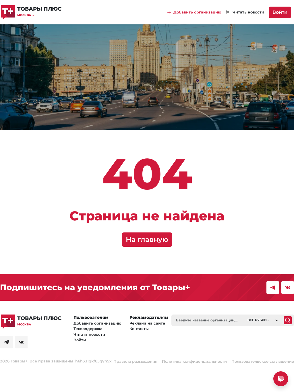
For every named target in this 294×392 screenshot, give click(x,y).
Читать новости (89, 334)
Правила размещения (135, 361)
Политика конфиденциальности (194, 361)
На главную (147, 239)
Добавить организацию (97, 323)
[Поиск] (288, 320)
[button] (39, 15)
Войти (279, 12)
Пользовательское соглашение (262, 361)
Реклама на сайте (147, 323)
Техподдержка (88, 328)
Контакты (139, 328)
